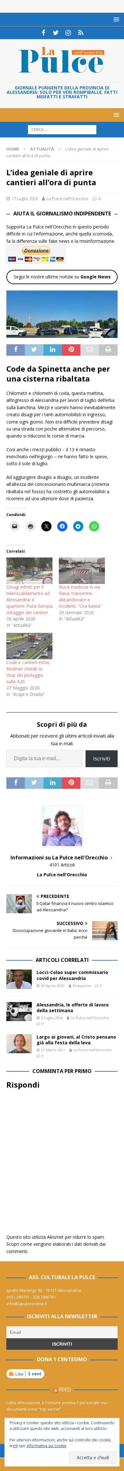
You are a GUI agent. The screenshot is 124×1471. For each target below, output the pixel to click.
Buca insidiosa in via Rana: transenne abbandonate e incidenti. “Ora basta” (80, 596)
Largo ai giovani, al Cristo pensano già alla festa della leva (76, 1040)
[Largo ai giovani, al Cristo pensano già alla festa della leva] (19, 1043)
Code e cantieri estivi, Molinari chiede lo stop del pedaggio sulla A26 (28, 671)
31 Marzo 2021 (53, 1049)
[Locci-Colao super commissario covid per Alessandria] (19, 979)
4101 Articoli (62, 865)
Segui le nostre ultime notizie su (62, 277)
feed (65, 1389)
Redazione (82, 985)
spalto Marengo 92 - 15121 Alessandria (43, 1290)
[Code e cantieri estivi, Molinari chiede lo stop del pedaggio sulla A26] (29, 646)
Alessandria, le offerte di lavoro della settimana (73, 1007)
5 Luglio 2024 (52, 1017)
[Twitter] (55, 32)
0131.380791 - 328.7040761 (31, 1297)
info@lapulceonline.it (26, 1303)
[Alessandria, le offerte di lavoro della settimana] (19, 1011)
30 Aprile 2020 (53, 985)
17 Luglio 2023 (24, 198)
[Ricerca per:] (62, 129)
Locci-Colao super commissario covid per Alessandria (72, 975)
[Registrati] (80, 32)
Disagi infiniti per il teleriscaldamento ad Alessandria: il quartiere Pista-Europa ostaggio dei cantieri (29, 599)
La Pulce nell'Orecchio (67, 198)
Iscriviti (101, 758)
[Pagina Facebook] (43, 32)
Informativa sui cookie (46, 1445)
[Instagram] (68, 32)
